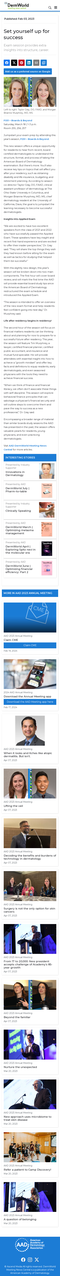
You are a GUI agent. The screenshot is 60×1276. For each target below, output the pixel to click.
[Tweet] (14, 63)
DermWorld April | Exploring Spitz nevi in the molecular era (21, 549)
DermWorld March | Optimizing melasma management (20, 530)
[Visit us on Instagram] (30, 1260)
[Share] (7, 63)
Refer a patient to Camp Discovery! (27, 1169)
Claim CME (11, 639)
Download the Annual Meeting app (27, 696)
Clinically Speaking (18, 510)
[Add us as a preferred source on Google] (44, 63)
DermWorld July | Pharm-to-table (17, 490)
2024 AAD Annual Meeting (18, 692)
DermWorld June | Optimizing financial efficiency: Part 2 (19, 569)
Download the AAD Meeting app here (30, 701)
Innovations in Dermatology (15, 473)
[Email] (36, 63)
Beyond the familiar (17, 1017)
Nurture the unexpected (20, 1067)
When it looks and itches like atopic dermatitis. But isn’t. (28, 755)
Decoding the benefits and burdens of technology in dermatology (30, 857)
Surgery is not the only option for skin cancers (29, 910)
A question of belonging (20, 1219)
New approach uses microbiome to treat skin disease (27, 1118)
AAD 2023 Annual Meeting (18, 636)
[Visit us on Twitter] (37, 1260)
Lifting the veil (13, 805)
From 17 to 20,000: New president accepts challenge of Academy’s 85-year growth (28, 964)
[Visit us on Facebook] (23, 1260)
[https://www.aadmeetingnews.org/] (12, 449)
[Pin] (21, 63)
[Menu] (56, 7)
